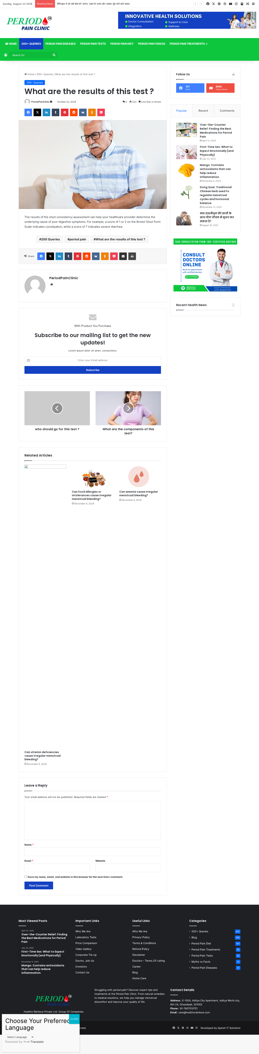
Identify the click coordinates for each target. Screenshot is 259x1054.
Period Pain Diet (121, 43)
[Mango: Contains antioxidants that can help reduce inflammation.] (186, 170)
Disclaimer (138, 954)
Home (12, 43)
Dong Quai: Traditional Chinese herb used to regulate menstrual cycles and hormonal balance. (216, 195)
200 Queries (50, 239)
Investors (81, 966)
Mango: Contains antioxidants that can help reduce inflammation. (215, 171)
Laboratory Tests (85, 937)
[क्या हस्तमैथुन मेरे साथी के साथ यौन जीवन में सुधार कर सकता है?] (186, 218)
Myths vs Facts (201, 961)
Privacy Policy (141, 937)
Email (28, 860)
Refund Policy (140, 948)
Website (100, 860)
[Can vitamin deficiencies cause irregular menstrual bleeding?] (45, 607)
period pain (77, 239)
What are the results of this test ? (120, 239)
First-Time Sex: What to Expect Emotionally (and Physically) (217, 151)
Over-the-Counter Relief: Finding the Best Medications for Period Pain (216, 131)
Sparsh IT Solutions (229, 1027)
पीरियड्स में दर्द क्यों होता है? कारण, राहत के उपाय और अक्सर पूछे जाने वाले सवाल (93, 3)
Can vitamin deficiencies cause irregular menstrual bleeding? (42, 755)
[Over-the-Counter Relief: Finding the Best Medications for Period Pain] (186, 130)
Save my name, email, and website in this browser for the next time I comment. (75, 876)
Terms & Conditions (144, 943)
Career (136, 966)
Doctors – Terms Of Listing (148, 960)
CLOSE (74, 1018)
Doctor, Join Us (84, 960)
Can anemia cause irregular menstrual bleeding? (138, 493)
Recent (203, 110)
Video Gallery (83, 948)
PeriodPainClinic (40, 101)
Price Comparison (86, 943)
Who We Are (82, 931)
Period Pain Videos (151, 43)
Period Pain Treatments (187, 43)
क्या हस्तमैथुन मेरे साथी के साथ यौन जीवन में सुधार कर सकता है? (217, 217)
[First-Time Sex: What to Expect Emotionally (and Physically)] (186, 152)
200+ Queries (31, 43)
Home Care (139, 978)
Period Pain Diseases (61, 43)
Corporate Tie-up (86, 954)
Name (29, 844)
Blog (135, 972)
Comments (227, 110)
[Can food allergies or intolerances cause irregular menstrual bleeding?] (93, 476)
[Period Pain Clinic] (29, 23)
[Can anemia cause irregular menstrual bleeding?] (140, 476)
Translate (37, 1042)
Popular (181, 110)
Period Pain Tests (93, 43)
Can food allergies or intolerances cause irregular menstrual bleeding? (91, 495)
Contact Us (82, 972)
